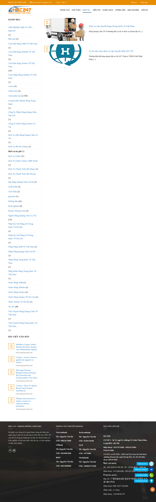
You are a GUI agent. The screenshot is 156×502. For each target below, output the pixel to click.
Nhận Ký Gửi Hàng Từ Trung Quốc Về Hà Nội (20, 225)
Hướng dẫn (120, 10)
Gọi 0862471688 (141, 475)
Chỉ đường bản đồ (141, 481)
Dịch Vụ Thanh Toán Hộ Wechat (22, 174)
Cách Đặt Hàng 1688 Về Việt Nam (22, 44)
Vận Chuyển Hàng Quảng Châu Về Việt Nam (23, 313)
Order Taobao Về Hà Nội (18, 302)
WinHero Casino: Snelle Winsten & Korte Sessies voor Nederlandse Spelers (26, 347)
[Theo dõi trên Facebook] (10, 450)
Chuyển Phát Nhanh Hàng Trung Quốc (22, 102)
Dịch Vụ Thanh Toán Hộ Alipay (21, 169)
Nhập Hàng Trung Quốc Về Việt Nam (21, 261)
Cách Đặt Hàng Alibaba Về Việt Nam (21, 53)
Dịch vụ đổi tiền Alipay (18, 146)
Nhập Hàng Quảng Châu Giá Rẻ (21, 251)
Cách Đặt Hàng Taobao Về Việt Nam (21, 65)
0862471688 (22, 2)
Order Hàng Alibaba (16, 287)
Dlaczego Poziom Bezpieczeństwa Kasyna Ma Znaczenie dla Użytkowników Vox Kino (26, 374)
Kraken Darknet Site (16, 211)
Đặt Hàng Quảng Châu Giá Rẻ (21, 182)
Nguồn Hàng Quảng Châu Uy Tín (22, 215)
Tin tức (11, 306)
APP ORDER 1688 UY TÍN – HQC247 (20, 29)
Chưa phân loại (14, 96)
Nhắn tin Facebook (141, 469)
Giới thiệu (76, 10)
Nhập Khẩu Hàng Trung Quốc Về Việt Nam (22, 273)
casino (11, 86)
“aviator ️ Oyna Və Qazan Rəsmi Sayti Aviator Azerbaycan (26, 388)
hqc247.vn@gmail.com (44, 2)
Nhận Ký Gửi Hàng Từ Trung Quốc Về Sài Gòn (20, 237)
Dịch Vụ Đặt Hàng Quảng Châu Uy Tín (23, 136)
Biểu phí (96, 10)
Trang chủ (65, 10)
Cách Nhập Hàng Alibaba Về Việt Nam (22, 76)
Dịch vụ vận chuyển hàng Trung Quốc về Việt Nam (111, 26)
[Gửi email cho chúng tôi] (14, 450)
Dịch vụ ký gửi (14, 151)
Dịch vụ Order (14, 156)
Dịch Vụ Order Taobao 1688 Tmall (23, 161)
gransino (11, 196)
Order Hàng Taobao (16, 292)
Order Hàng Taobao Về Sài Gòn (21, 297)
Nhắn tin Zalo (142, 464)
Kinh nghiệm (133, 10)
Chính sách (107, 10)
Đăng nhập (144, 2)
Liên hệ (144, 10)
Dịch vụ (86, 10)
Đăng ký (134, 2)
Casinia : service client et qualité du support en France (26, 359)
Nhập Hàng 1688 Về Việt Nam (21, 247)
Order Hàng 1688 (15, 282)
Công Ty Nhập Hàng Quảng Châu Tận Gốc (22, 114)
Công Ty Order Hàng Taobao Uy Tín (22, 125)
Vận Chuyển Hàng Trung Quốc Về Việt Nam (22, 324)
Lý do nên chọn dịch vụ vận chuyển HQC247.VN (111, 51)
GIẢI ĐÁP (12, 187)
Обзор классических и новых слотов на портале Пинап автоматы (26, 402)
